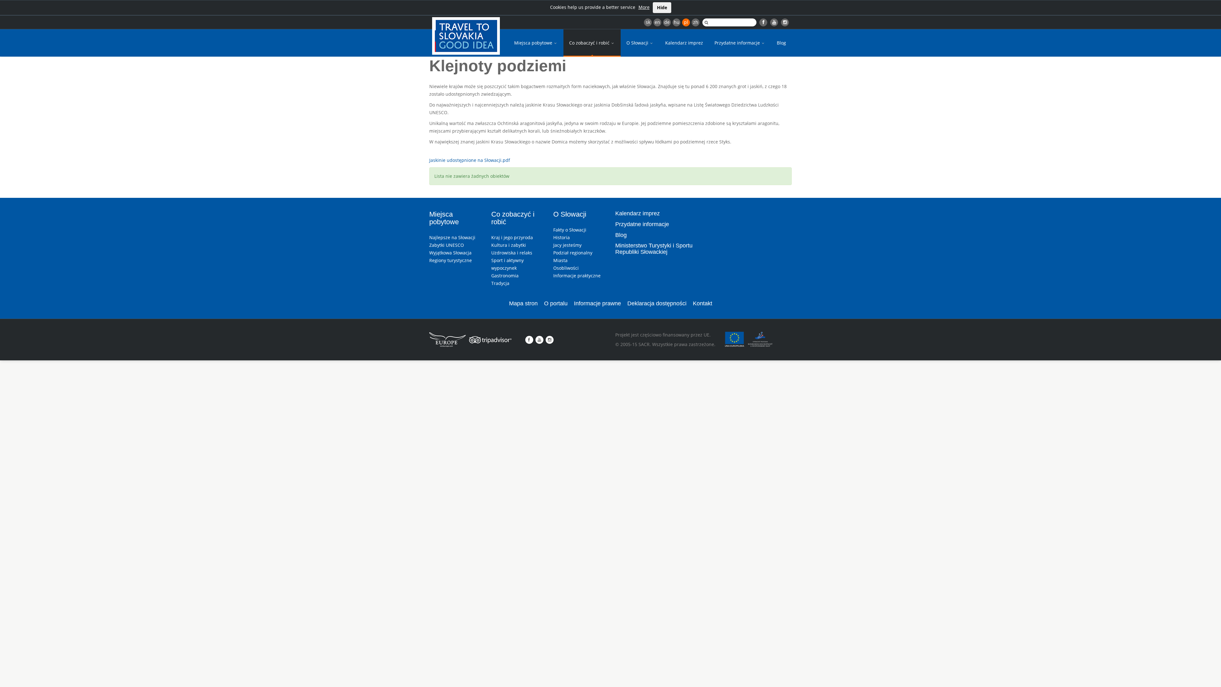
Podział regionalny (572, 253)
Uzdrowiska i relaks (511, 253)
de (667, 22)
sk (648, 22)
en (657, 22)
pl (686, 22)
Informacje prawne (597, 303)
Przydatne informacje (737, 43)
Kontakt (702, 303)
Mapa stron (523, 303)
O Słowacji (638, 43)
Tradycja (500, 283)
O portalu (556, 303)
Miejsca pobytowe (534, 43)
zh (695, 22)
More (644, 7)
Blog (781, 43)
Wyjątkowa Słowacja (450, 253)
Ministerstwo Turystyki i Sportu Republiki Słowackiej (654, 249)
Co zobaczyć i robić (590, 43)
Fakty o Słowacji (569, 230)
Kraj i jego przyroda (512, 237)
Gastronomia (505, 276)
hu (676, 22)
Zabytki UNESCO (446, 245)
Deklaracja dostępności (656, 303)
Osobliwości (566, 268)
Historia (561, 237)
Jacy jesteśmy (567, 245)
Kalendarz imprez (684, 43)
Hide (662, 7)
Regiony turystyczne (450, 260)
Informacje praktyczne (577, 276)
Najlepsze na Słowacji (452, 237)
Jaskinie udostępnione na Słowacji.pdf (469, 160)
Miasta (560, 260)
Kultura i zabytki (508, 245)
